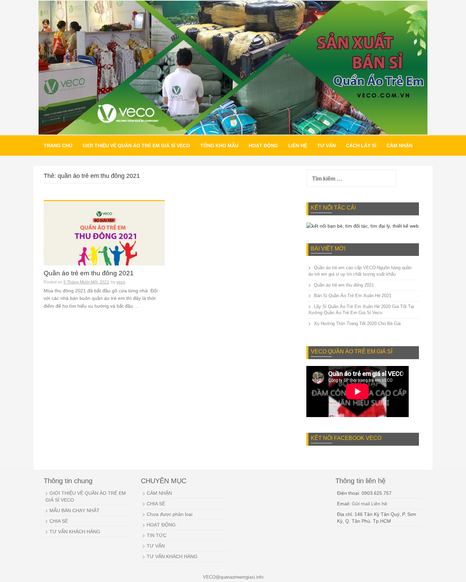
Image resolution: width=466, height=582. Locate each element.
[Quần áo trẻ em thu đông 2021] (104, 238)
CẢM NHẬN (399, 145)
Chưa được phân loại (169, 514)
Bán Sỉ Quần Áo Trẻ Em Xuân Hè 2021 (352, 295)
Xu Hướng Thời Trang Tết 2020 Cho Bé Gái (357, 323)
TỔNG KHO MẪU (219, 145)
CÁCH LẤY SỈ (361, 145)
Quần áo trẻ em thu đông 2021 (89, 273)
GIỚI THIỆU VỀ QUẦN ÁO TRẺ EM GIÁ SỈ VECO (136, 145)
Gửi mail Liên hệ (369, 503)
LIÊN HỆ (297, 145)
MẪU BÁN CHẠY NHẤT (74, 510)
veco (120, 282)
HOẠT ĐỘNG (263, 145)
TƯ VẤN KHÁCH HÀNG (74, 531)
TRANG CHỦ (58, 145)
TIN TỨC (156, 535)
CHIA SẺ (58, 521)
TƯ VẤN (326, 145)
